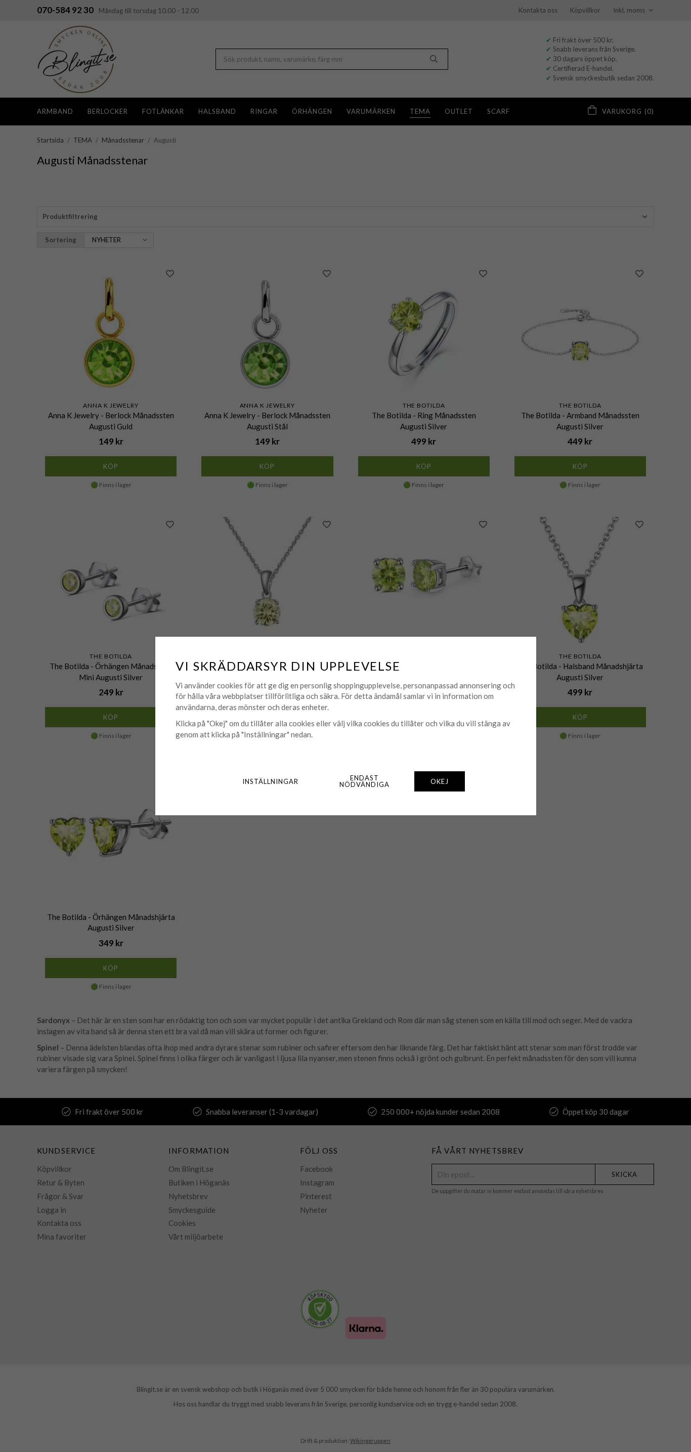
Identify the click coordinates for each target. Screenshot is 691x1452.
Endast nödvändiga (364, 781)
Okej (439, 781)
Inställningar (270, 781)
